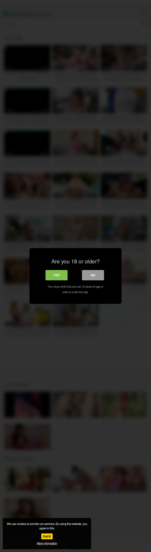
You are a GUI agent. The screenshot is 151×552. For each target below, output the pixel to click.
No (93, 275)
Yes (57, 275)
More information (47, 543)
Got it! (47, 536)
